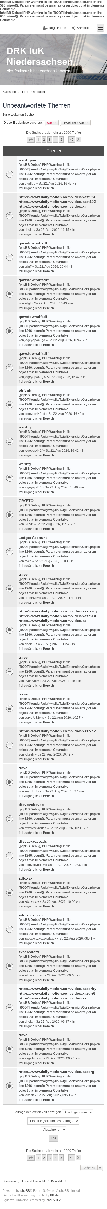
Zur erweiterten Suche (18, 114)
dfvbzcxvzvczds (33, 841)
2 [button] (44, 139)
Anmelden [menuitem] (84, 28)
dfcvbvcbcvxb (31, 805)
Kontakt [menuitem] (56, 1181)
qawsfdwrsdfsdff (34, 243)
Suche (51, 122)
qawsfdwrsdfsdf (33, 317)
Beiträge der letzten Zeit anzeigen (38, 1112)
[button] (31, 140)
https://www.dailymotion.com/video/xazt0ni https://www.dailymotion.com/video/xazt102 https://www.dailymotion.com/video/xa (57, 201)
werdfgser (27, 160)
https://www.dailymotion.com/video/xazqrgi (57, 1072)
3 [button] (50, 139)
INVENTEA (53, 1200)
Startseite (9, 1181)
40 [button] (71, 139)
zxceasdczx (29, 952)
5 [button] (61, 139)
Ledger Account (33, 537)
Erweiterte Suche (75, 122)
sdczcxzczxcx (31, 915)
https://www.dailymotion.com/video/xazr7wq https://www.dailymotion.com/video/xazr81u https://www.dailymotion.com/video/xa (58, 616)
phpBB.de (52, 1195)
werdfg (25, 427)
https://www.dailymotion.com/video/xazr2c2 (57, 731)
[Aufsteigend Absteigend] (53, 1129)
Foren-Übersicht (33, 1181)
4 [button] (55, 139)
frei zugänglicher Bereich (36, 188)
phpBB (25, 1191)
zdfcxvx (25, 878)
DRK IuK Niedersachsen (39, 56)
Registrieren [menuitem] (57, 28)
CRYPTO (26, 501)
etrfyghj (25, 390)
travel (24, 574)
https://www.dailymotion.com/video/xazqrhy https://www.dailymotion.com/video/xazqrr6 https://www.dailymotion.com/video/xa (57, 993)
